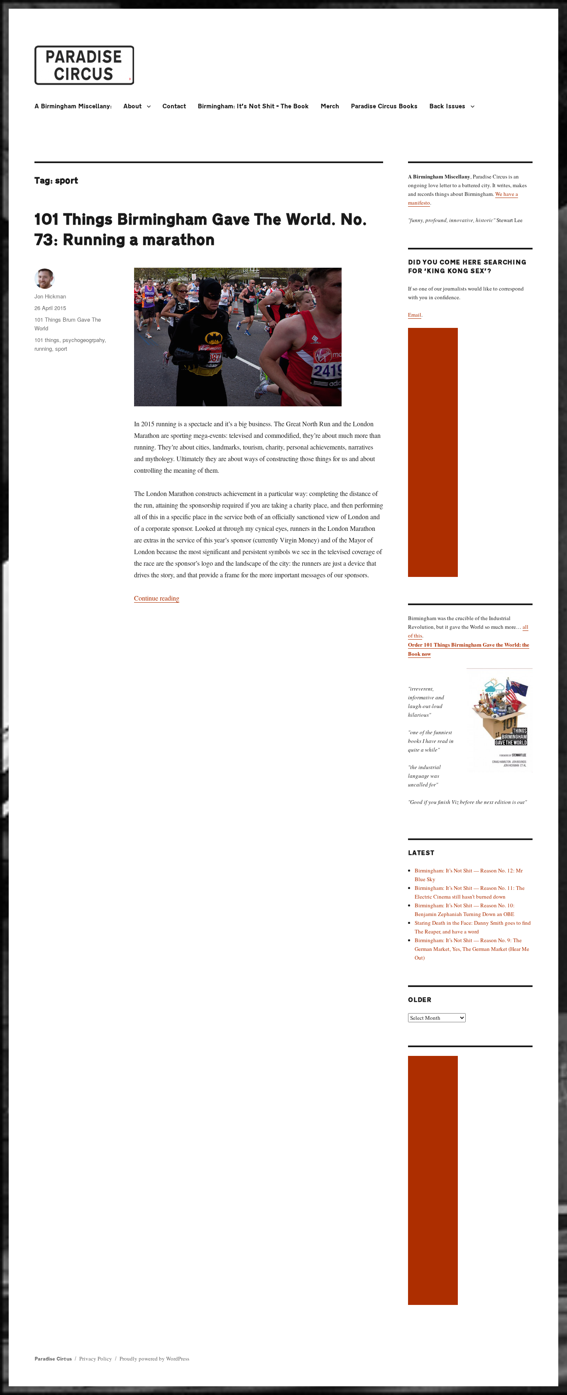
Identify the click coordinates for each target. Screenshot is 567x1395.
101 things (46, 340)
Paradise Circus (53, 1358)
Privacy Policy (95, 1358)
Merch (329, 106)
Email (414, 314)
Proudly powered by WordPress (154, 1358)
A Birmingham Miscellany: (73, 106)
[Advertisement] (434, 453)
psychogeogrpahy (84, 340)
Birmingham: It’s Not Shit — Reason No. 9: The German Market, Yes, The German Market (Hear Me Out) (472, 948)
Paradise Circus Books (384, 106)
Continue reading (156, 598)
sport (61, 348)
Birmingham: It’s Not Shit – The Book (253, 106)
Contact (174, 106)
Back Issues (447, 106)
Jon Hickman (50, 296)
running (43, 348)
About (132, 106)
